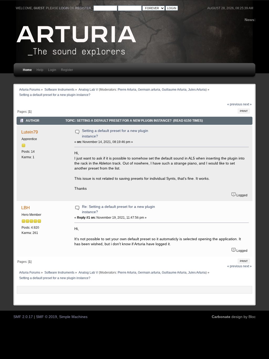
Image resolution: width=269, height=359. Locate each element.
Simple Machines (73, 317)
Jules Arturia (197, 89)
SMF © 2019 (46, 317)
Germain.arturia (149, 89)
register (83, 8)
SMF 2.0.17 (23, 317)
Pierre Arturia (127, 89)
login (64, 8)
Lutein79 (29, 132)
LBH (25, 207)
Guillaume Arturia (174, 89)
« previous (234, 104)
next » (247, 104)
